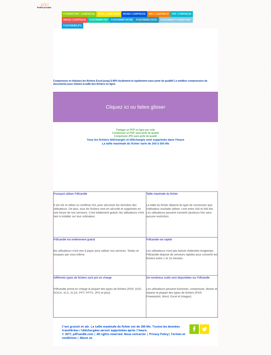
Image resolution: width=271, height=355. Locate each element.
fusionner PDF (98, 19)
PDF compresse (181, 14)
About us (86, 338)
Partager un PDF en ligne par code (135, 129)
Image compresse (74, 19)
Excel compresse (109, 14)
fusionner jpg (72, 25)
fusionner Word (122, 19)
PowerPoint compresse (79, 14)
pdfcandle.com (83, 334)
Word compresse (134, 14)
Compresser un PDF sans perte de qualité (135, 133)
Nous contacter (135, 334)
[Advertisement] (18, 88)
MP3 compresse (159, 14)
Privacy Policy (158, 334)
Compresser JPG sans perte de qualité (135, 136)
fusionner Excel (146, 19)
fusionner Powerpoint (175, 19)
